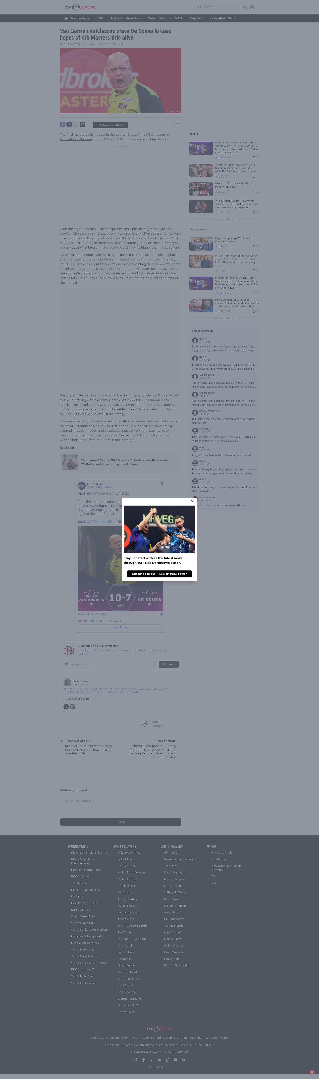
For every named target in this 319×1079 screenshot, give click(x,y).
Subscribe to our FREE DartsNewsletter (159, 573)
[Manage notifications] (312, 1072)
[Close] (192, 501)
